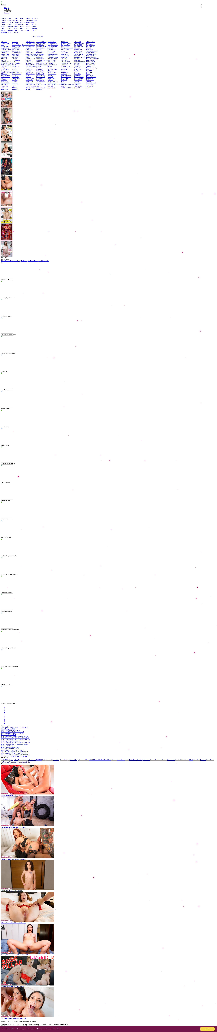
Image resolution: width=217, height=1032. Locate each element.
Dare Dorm (15, 57)
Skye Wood (196, 760)
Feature (3, 24)
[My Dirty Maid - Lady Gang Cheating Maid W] (27, 953)
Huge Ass (14, 760)
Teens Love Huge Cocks (67, 84)
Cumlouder (51, 52)
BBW (21, 18)
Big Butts (3, 20)
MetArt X (28, 71)
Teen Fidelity (15, 84)
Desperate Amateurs (53, 57)
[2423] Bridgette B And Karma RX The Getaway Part (15, 739)
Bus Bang (56, 760)
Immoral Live (15, 66)
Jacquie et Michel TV (67, 66)
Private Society (30, 78)
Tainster (63, 83)
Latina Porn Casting (91, 67)
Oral (9, 28)
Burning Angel (78, 49)
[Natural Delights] (7, 407)
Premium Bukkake (91, 77)
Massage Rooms (5, 71)
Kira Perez (164, 760)
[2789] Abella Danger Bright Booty (10, 730)
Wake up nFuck (30, 87)
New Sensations (52, 74)
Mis (183, 760)
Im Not (127, 760)
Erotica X (14, 58)
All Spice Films (90, 42)
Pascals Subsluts (40, 75)
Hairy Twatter (90, 63)
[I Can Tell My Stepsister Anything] (7, 628)
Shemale (10, 30)
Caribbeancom (4, 51)
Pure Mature (89, 78)
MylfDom (89, 72)
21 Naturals (4, 42)
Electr (87, 760)
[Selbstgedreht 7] (7, 443)
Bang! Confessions (53, 45)
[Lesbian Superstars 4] (7, 591)
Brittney (39, 760)
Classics (16, 22)
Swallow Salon (52, 83)
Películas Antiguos (15, 261)
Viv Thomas (89, 86)
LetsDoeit (39, 69)
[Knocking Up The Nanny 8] (7, 296)
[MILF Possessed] (7, 683)
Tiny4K (14, 86)
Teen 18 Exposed (91, 83)
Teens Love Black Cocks (54, 84)
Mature (34, 26)
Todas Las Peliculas (37, 36)
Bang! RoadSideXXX (80, 46)
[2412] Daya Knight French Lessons (10, 741)
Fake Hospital (51, 60)
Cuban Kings (29, 52)
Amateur (3, 18)
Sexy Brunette (145, 760)
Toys (9, 32)
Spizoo (38, 83)
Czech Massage (78, 54)
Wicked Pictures (40, 87)
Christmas (114, 760)
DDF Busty (51, 55)
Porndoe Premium (66, 77)
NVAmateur (4, 74)
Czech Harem (40, 54)
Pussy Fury (15, 80)
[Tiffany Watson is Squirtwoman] (7, 665)
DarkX (27, 57)
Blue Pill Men (15, 49)
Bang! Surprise (90, 46)
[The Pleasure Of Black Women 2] (7, 572)
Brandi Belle (29, 49)
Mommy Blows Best (6, 72)
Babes (2, 45)
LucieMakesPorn (52, 69)
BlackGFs (77, 48)
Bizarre (16, 20)
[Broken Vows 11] (7, 517)
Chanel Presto (158, 760)
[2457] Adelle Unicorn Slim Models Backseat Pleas (14, 736)
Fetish (9, 24)
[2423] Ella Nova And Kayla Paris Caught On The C (15, 738)
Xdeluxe (28, 89)
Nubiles (88, 74)
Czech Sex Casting (91, 54)
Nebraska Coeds (30, 74)
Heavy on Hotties (30, 64)
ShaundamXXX (5, 83)
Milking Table (40, 71)
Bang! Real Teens (52, 46)
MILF (28, 26)
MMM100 (64, 69)
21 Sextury (15, 42)
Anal (9, 18)
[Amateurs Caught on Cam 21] (7, 646)
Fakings (14, 61)
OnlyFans (14, 75)
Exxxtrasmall (82, 760)
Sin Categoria (29, 83)
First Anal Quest (65, 61)
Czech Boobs (64, 52)
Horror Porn (64, 64)
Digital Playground (79, 57)
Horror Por (171, 760)
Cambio (203, 760)
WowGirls (77, 87)
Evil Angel (64, 58)
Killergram (39, 67)
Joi (16, 762)
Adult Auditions (52, 42)
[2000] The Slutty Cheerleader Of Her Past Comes (14, 756)
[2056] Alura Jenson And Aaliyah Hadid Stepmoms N (15, 754)
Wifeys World (51, 87)
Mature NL (15, 71)
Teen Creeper (4, 84)
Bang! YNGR (15, 48)
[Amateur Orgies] (7, 370)
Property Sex (51, 78)
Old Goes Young (5, 75)
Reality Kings (40, 80)
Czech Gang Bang (31, 54)
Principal (6, 8)
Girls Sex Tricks (16, 63)
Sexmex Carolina (9, 762)
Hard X (14, 64)
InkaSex (38, 66)
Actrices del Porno (41, 42)
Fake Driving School (42, 60)
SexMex (76, 81)
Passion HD (51, 75)
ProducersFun (40, 78)
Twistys (63, 86)
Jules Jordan (29, 67)
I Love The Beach (5, 66)
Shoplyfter (14, 83)
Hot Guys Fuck (90, 64)
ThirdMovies (4, 86)
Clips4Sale (39, 51)
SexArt (63, 81)
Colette (63, 51)
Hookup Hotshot (52, 64)
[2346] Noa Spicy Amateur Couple (10, 747)
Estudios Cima (40, 58)
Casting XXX (29, 51)
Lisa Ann (187, 760)
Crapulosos (4, 52)
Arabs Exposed (40, 43)
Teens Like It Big (41, 84)
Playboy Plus (77, 75)
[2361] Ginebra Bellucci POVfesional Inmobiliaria (14, 744)
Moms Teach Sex (16, 72)
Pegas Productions (66, 75)
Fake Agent (4, 60)
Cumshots (29, 22)
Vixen (2, 87)
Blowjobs (29, 20)
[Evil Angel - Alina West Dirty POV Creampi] (27, 921)
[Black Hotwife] (7, 425)
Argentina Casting (66, 43)
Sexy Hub (89, 81)
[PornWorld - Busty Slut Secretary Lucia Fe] (27, 857)
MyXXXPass (64, 72)
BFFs (87, 43)
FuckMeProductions (79, 61)
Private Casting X (16, 78)
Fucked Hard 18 (90, 61)
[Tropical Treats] (7, 278)
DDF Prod (77, 55)
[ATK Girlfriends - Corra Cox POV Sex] (27, 889)
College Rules (78, 51)
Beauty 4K (50, 48)
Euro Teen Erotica (52, 58)
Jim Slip (3, 67)
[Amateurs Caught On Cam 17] (7, 701)
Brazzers (38, 49)
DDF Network (65, 55)
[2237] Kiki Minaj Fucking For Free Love (12, 750)
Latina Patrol (77, 67)
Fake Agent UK (16, 60)
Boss (176, 760)
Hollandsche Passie (41, 64)
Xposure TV (39, 89)
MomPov (76, 71)
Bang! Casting (40, 45)
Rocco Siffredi (78, 80)
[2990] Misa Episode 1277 (8, 729)
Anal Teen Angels (30, 43)
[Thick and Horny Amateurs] (7, 351)
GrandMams (51, 63)
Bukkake (3, 22)
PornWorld (50, 77)
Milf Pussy (133, 760)
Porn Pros (28, 77)
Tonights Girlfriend (31, 86)
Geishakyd (8, 760)
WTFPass (14, 87)
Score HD (14, 81)
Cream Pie (23, 22)
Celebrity (10, 22)
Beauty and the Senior (67, 48)
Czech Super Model (31, 55)
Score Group (4, 81)
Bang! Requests (65, 46)
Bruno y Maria (51, 49)
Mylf (75, 72)
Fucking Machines (6, 63)
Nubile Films (77, 74)
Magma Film (89, 69)
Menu (3, 5)
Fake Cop (28, 60)
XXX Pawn (15, 89)
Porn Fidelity (15, 77)
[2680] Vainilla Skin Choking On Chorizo (12, 733)
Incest (2, 26)
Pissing (28, 28)
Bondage (34, 20)
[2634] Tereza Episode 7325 (8, 735)
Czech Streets (15, 55)
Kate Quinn (67, 760)
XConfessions (4, 89)
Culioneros (39, 52)
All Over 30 (77, 42)
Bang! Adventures (30, 45)
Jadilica (51, 760)
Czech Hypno (64, 54)
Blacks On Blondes (6, 49)
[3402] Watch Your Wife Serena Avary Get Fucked (14, 727)
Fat (33, 22)
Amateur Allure (5, 43)
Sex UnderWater (40, 81)
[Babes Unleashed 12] (7, 609)
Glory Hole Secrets (41, 63)
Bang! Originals (90, 45)
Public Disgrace (78, 78)
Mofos (63, 71)
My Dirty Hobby (52, 72)
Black (21, 20)
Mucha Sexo (39, 72)
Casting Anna (46, 760)
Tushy (38, 86)
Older (2, 28)
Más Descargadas (25, 261)
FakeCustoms (90, 60)
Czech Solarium (5, 55)
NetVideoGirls (40, 74)
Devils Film (64, 57)
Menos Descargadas (35, 261)
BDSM (28, 18)
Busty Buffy (89, 49)
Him (138, 760)
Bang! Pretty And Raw (18, 46)
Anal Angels (15, 43)
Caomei (208, 760)
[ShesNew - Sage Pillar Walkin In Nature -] (27, 985)
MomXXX (89, 71)
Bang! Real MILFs (41, 46)
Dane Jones (4, 57)
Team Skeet (77, 83)
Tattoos (28, 30)
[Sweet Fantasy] (7, 388)
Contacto (6, 13)
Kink (49, 67)
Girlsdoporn (29, 63)
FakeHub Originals (6, 61)
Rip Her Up (64, 80)
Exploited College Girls (92, 58)
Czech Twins (39, 55)
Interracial (10, 26)
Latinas (16, 26)
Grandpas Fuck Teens (67, 63)
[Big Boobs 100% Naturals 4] (7, 333)
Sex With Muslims (52, 81)
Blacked (88, 48)
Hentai (34, 24)
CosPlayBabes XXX (91, 51)
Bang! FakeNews (65, 45)
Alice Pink (21, 760)
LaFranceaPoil (65, 67)
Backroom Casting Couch (19, 45)
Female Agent (51, 61)
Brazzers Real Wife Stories (100, 760)
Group (28, 24)
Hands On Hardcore (6, 64)
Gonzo (22, 24)
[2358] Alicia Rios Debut (7, 745)
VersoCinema (78, 86)
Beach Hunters (40, 48)
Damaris (19, 762)
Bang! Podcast (4, 46)
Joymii (13, 67)
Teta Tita (76, 84)
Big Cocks (11, 20)
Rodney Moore (90, 80)
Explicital (76, 58)
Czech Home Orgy (53, 54)
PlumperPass (89, 75)
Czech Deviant (5, 54)
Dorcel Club (4, 58)
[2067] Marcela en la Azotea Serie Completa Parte (14, 753)
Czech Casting (78, 52)
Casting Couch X (16, 51)
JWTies (50, 66)
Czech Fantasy (16, 54)
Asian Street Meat (79, 43)
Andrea (152, 760)
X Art (87, 87)
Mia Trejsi (32, 760)
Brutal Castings (65, 49)
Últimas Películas (5, 261)
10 (4, 721)
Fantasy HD (39, 61)
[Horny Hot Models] (7, 536)
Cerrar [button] (207, 1029)
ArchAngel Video (52, 43)
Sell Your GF (29, 81)
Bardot (180, 760)
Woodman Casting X (66, 87)
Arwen (26, 760)
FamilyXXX (29, 61)
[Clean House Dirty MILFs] (7, 462)
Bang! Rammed (30, 46)
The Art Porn (89, 84)
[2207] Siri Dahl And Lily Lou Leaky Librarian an (14, 751)
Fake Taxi (77, 60)
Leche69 (14, 69)
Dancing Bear (90, 55)
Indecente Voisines (31, 66)
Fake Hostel (64, 60)
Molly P (3, 760)
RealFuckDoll (29, 80)
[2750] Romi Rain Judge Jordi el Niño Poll (12, 732)
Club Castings (51, 51)
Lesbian (22, 26)
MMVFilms (77, 69)
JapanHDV (89, 66)
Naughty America (16, 74)
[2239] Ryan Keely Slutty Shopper (10, 748)
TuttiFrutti (50, 86)
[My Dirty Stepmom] (7, 314)
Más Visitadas (45, 261)
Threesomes (4, 32)
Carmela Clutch (27, 762)
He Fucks (121, 760)
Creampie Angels (16, 52)
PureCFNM (4, 80)
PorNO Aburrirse (5, 77)
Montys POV (29, 72)
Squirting (22, 30)
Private (2, 78)
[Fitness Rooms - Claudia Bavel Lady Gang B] (27, 826)
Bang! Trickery (5, 48)
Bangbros (28, 48)
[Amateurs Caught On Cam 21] (7, 554)
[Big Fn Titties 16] (7, 480)
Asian (15, 18)
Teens (33, 30)
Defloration (39, 57)
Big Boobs (35, 18)
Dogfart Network (91, 57)
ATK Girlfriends (30, 42)
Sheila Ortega (74, 760)
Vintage (16, 32)
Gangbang (17, 24)
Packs (27, 75)
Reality (3, 30)
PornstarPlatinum (78, 77)
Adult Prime (64, 42)
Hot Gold (76, 64)
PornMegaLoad (40, 77)
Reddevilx (50, 80)
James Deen (77, 66)
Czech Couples (90, 52)
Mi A (191, 760)
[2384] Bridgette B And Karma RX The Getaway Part (15, 742)
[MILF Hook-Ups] (7, 499)
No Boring (64, 74)
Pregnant (34, 28)
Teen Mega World (30, 84)
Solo (15, 30)
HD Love (77, 63)
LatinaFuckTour (5, 69)
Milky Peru (51, 71)
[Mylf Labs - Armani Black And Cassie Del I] (27, 1017)
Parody (22, 28)
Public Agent (64, 78)
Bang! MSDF (78, 45)
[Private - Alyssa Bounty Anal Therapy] (27, 794)
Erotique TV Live (30, 58)
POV (15, 28)
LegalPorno (29, 69)
